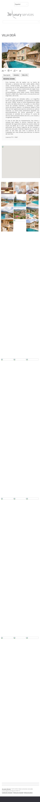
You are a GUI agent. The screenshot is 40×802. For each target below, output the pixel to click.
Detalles (16, 75)
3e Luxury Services (6, 789)
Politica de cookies (28, 792)
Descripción (6, 75)
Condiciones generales (7, 792)
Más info (24, 75)
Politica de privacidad (18, 792)
